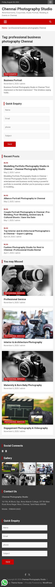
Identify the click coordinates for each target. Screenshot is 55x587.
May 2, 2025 (9, 172)
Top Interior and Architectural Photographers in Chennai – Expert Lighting (27, 232)
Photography (11, 74)
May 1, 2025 (9, 220)
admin (22, 84)
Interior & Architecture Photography (23, 342)
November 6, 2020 (11, 84)
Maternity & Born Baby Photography (23, 385)
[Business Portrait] (27, 61)
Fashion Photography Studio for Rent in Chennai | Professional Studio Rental (24, 248)
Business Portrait (13, 80)
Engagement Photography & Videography (26, 428)
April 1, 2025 (9, 253)
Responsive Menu (50, 2)
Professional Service (15, 299)
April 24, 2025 (9, 237)
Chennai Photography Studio (27, 9)
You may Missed (13, 261)
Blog (6, 163)
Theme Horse (17, 583)
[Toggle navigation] (5, 22)
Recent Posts (11, 156)
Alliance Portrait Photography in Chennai (24, 198)
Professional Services (14, 293)
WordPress (47, 583)
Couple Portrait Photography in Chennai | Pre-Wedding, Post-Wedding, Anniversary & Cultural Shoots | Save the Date (27, 215)
